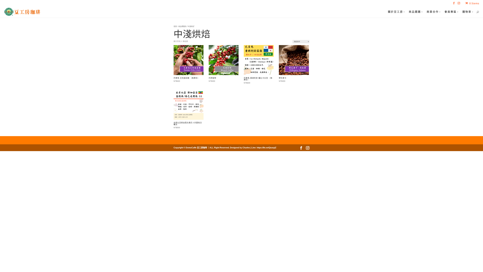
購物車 (466, 12)
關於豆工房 (395, 12)
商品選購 (415, 12)
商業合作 (433, 12)
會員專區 (451, 12)
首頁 (175, 26)
